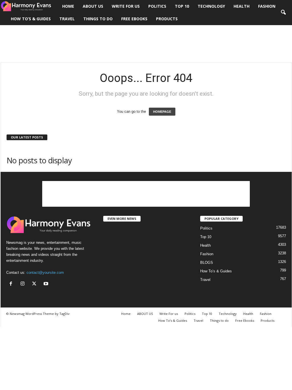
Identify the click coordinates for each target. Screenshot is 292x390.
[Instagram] (24, 284)
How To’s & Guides (31, 18)
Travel (67, 18)
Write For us (126, 6)
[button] (283, 12)
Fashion (266, 6)
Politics (157, 6)
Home (68, 6)
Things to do (98, 18)
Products (167, 18)
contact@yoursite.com (45, 272)
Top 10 (182, 6)
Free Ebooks (134, 18)
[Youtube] (46, 284)
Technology (211, 6)
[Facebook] (12, 284)
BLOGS (206, 262)
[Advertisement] (146, 44)
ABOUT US (93, 6)
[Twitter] (35, 284)
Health (242, 6)
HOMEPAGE (162, 111)
